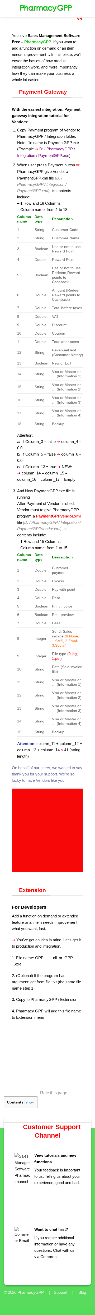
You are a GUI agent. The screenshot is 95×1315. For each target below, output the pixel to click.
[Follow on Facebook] (88, 3)
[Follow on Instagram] (88, 9)
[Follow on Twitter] (88, 16)
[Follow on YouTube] (88, 35)
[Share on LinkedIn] (39, 875)
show (30, 1102)
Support (60, 1292)
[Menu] (7, 8)
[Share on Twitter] (27, 875)
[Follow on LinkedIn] (88, 29)
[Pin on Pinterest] (33, 875)
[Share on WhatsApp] (15, 875)
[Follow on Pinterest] (88, 22)
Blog (82, 1292)
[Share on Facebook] (21, 875)
